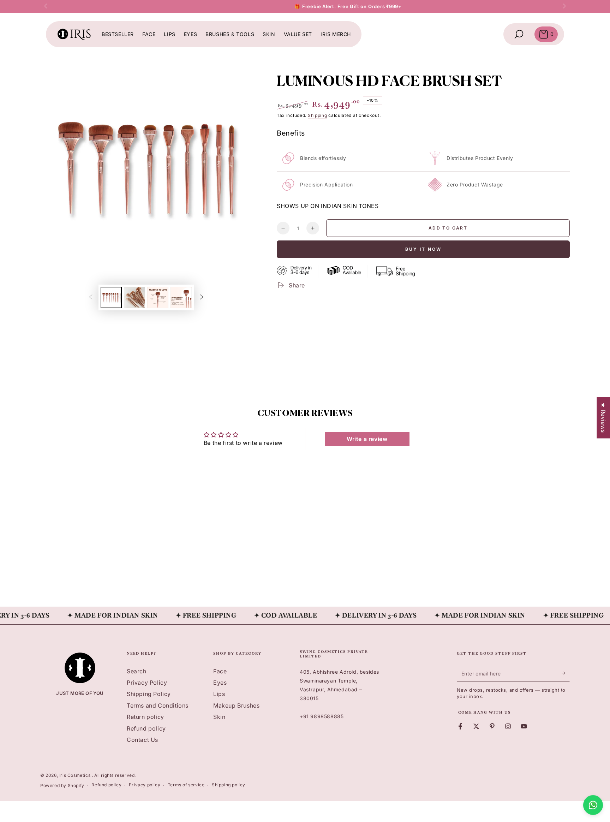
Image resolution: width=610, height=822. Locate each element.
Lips (219, 693)
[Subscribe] (566, 673)
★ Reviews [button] (603, 418)
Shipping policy (228, 784)
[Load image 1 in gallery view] (111, 297)
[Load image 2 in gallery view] (134, 297)
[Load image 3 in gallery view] (157, 297)
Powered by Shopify (62, 785)
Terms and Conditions (158, 705)
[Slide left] (46, 6)
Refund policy (146, 728)
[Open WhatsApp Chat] (593, 805)
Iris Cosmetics (75, 775)
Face (220, 671)
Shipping (317, 115)
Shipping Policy (149, 693)
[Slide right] (564, 6)
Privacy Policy (147, 682)
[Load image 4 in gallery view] (181, 297)
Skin (219, 716)
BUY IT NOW (423, 249)
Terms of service (186, 784)
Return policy (145, 716)
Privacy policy (144, 784)
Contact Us (142, 739)
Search (136, 671)
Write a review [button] (367, 438)
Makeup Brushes (236, 705)
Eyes (220, 682)
